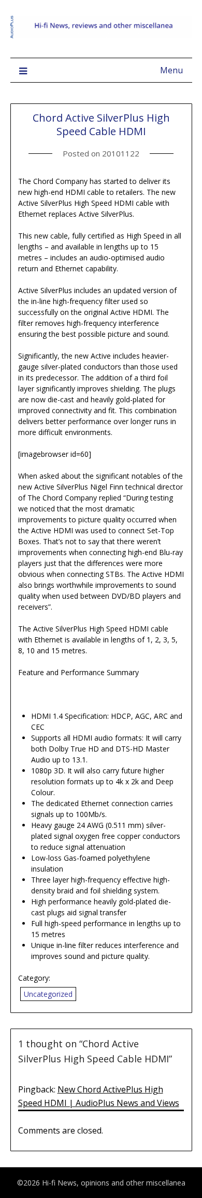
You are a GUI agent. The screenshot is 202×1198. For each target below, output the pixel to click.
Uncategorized (48, 994)
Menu (171, 70)
